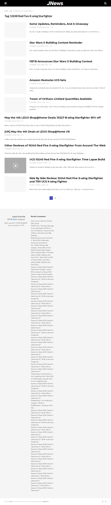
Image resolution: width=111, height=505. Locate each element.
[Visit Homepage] (55, 3)
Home (6, 11)
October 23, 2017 (43, 46)
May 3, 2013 (16, 121)
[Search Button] (105, 3)
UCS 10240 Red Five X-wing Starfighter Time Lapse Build (67, 159)
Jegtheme (45, 501)
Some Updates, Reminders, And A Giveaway (58, 23)
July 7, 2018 (41, 83)
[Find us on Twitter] (105, 501)
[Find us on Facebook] (102, 501)
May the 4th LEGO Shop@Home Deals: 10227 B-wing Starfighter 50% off (53, 117)
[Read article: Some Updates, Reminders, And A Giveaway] (15, 30)
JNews (11, 501)
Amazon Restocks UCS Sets (47, 80)
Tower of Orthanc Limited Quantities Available (60, 98)
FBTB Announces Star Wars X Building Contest (60, 61)
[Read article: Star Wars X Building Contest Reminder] (15, 48)
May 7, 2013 (16, 135)
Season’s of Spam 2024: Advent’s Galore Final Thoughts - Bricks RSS (42, 269)
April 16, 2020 (41, 185)
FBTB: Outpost (16, 219)
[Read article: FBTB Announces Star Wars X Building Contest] (15, 67)
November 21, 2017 (44, 27)
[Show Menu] (6, 3)
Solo (33, 185)
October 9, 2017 (43, 64)
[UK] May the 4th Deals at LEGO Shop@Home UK (37, 131)
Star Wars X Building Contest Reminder (55, 42)
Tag (11, 11)
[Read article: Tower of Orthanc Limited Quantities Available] (15, 105)
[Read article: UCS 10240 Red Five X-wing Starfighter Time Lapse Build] (15, 165)
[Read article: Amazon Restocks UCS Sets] (15, 86)
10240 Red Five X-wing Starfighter (23, 11)
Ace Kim (33, 27)
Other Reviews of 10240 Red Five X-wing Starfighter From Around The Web (55, 145)
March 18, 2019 (42, 162)
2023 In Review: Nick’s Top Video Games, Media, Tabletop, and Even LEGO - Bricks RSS (42, 254)
